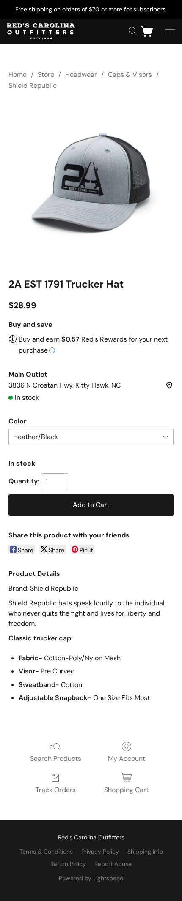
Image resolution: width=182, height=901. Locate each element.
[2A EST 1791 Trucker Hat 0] (91, 182)
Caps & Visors (130, 74)
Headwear (81, 74)
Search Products (55, 758)
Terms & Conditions (46, 851)
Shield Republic (32, 85)
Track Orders (56, 789)
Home (17, 74)
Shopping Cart (126, 789)
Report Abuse (113, 864)
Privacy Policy (100, 851)
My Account (126, 758)
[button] (42, 31)
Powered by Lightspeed (91, 878)
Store (46, 74)
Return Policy (68, 864)
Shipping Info (145, 851)
